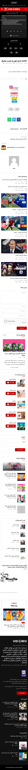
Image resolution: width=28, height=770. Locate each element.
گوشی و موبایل (12, 423)
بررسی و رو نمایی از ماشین (13, 548)
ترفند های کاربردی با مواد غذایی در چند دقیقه (10, 506)
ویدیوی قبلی (24, 137)
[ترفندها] (21, 404)
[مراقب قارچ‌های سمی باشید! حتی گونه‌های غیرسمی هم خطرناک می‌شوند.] (23, 706)
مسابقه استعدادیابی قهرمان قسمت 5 (18, 278)
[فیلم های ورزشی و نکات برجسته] (22, 558)
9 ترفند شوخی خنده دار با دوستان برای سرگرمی (10, 496)
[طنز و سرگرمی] (22, 542)
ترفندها (14, 401)
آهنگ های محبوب (15, 533)
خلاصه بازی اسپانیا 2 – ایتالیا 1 (20, 232)
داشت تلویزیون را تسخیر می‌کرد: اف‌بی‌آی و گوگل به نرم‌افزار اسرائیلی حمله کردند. (15, 724)
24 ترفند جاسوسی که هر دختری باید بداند (9, 753)
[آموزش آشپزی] (21, 383)
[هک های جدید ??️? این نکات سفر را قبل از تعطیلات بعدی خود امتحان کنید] (21, 477)
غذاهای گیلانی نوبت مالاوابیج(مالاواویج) (15, 147)
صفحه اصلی (22, 693)
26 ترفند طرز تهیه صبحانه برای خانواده (18, 139)
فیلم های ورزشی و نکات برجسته (12, 556)
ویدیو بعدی (3, 143)
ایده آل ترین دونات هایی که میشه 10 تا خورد (14, 5)
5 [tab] (10, 367)
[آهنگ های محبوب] (22, 534)
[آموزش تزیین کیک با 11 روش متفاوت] (23, 745)
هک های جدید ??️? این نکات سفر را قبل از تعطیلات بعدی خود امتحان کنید (10, 474)
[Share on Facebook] (19, 119)
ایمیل (23, 442)
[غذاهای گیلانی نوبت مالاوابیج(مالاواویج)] (3, 147)
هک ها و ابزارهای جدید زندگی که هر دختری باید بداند (10, 485)
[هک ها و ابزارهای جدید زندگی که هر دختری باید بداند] (21, 488)
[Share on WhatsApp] (9, 119)
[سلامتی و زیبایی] (21, 415)
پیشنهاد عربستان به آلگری (21, 255)
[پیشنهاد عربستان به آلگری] (14, 246)
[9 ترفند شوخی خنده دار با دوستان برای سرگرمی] (21, 498)
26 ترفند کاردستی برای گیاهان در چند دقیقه (15, 355)
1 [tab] (17, 367)
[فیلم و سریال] (22, 526)
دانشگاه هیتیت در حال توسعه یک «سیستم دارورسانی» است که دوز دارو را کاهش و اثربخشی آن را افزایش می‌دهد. (10, 715)
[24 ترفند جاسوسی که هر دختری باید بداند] (23, 756)
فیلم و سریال (16, 525)
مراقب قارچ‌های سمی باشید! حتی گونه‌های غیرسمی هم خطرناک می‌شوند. (10, 703)
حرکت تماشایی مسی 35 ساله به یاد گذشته (17, 187)
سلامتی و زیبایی (12, 412)
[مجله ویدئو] (14, 9)
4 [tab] (12, 367)
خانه (26, 13)
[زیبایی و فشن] (21, 394)
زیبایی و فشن (13, 390)
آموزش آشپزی (12, 379)
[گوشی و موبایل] (21, 426)
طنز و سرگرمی (16, 540)
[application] (14, 22)
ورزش (22, 13)
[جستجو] (2, 9)
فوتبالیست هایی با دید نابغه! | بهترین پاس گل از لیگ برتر (14, 180)
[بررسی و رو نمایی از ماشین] (22, 550)
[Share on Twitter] (14, 119)
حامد (25, 63)
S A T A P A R (9, 767)
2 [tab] (15, 367)
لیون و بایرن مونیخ (14, 129)
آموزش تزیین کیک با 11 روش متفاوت (14, 467)
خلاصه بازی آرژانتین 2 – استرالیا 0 (19, 210)
